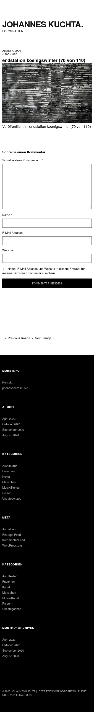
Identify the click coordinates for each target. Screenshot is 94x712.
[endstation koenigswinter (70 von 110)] (47, 121)
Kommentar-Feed (13, 540)
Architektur (9, 466)
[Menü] (8, 5)
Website (7, 250)
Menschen (9, 482)
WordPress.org (12, 545)
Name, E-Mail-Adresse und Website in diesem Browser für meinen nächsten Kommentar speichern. (43, 270)
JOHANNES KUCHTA (41, 24)
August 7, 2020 (11, 50)
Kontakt (7, 382)
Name (7, 215)
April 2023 (9, 418)
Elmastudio (24, 695)
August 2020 (10, 435)
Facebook (6, 678)
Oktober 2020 (11, 424)
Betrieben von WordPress (57, 691)
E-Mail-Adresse (13, 232)
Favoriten (8, 471)
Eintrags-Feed (11, 534)
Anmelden (9, 529)
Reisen (6, 493)
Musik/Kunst (10, 487)
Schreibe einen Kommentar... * (22, 160)
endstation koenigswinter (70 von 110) (60, 126)
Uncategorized (11, 498)
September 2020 (13, 429)
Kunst (6, 476)
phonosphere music (15, 388)
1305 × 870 (10, 54)
